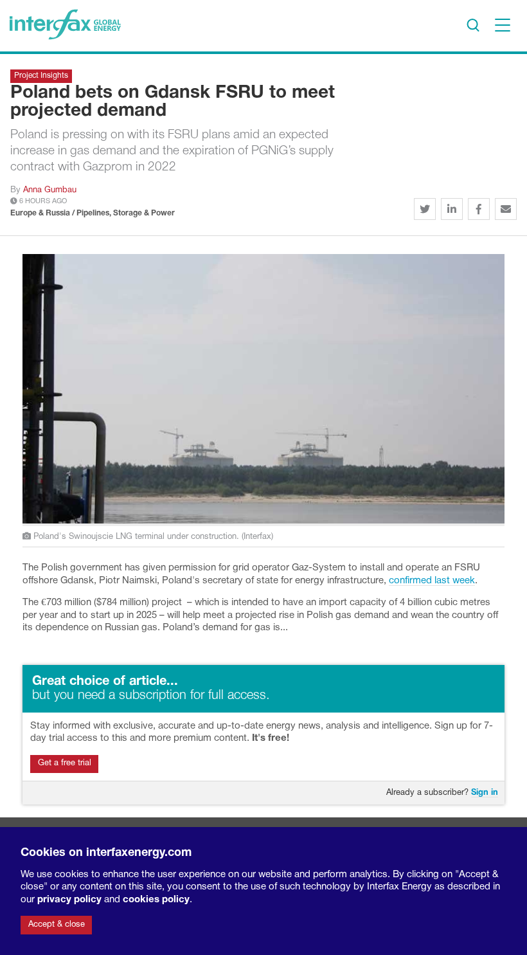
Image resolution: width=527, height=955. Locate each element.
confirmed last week (432, 580)
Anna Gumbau (49, 190)
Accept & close (56, 925)
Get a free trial (64, 763)
